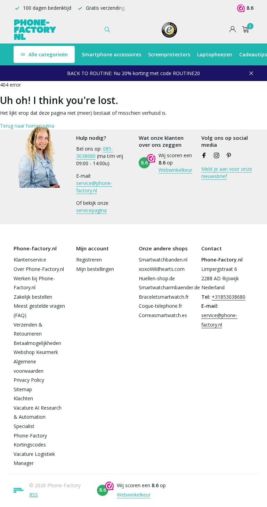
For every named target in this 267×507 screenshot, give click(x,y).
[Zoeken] (107, 29)
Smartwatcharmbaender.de (169, 287)
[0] (243, 29)
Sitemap (23, 389)
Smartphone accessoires (111, 54)
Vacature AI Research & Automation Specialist (38, 416)
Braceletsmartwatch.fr (164, 296)
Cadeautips (253, 54)
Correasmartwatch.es (163, 315)
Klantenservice (30, 259)
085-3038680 (94, 152)
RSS (33, 494)
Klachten (23, 398)
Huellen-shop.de (157, 278)
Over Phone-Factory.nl (39, 269)
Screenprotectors (169, 54)
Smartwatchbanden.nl (163, 259)
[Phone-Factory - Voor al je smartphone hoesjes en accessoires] (35, 29)
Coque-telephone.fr (160, 306)
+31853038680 (228, 296)
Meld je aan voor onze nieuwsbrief (226, 172)
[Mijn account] (232, 30)
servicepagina (91, 210)
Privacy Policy (29, 380)
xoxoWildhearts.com (162, 269)
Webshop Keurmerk (36, 352)
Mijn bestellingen (95, 269)
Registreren (89, 259)
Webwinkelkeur (175, 170)
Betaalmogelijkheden (37, 343)
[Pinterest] (229, 156)
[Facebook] (204, 156)
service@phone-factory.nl (94, 187)
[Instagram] (216, 156)
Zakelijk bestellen (33, 296)
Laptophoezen (214, 54)
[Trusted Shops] (169, 29)
